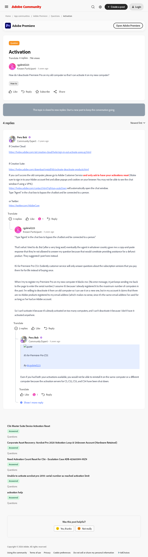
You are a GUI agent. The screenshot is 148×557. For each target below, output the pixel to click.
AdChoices (125, 552)
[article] (74, 178)
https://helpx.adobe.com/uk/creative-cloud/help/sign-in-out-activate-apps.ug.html (50, 152)
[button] (6, 7)
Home (8, 16)
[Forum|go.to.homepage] (26, 7)
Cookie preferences (62, 552)
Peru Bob (22, 137)
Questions (55, 16)
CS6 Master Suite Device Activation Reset (28, 425)
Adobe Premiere (40, 16)
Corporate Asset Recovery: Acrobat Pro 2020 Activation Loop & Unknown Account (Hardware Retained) (62, 442)
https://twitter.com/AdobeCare (24, 205)
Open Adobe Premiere (128, 25)
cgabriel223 (23, 64)
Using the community (17, 552)
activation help (15, 492)
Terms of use (35, 552)
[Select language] (100, 7)
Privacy (47, 552)
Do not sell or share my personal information (93, 552)
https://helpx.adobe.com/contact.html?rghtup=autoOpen (38, 188)
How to (13, 83)
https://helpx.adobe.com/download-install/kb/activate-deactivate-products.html (49, 169)
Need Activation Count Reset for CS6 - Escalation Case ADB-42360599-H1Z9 (47, 459)
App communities (22, 16)
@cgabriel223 (34, 365)
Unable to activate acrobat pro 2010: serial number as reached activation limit (48, 475)
